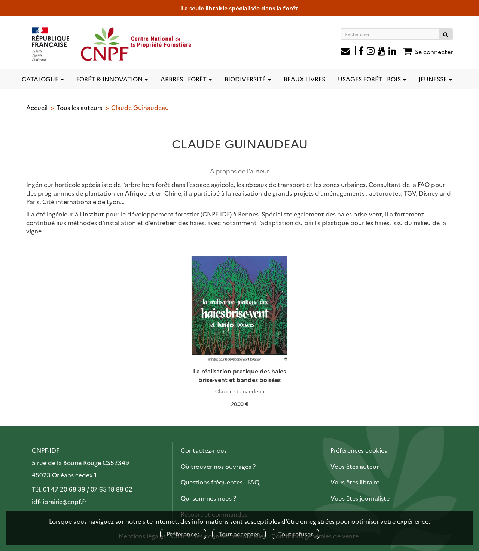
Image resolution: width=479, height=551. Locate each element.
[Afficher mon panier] (407, 50)
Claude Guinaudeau (239, 391)
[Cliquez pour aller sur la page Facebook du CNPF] (361, 51)
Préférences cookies (358, 450)
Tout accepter (239, 534)
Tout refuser (295, 534)
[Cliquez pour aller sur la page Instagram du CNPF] (371, 51)
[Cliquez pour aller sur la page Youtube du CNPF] (381, 51)
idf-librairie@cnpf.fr (59, 501)
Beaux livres (304, 79)
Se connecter (434, 51)
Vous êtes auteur (354, 466)
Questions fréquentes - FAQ (220, 482)
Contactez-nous (204, 450)
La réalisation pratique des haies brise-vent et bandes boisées (239, 375)
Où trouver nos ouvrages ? (218, 466)
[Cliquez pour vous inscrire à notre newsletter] (348, 51)
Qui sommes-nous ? (208, 498)
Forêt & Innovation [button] (110, 79)
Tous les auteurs (79, 107)
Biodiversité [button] (246, 79)
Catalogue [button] (41, 79)
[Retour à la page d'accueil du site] (112, 44)
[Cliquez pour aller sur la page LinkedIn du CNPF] (394, 51)
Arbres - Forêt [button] (184, 79)
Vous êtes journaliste (360, 498)
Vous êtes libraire (354, 482)
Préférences (183, 534)
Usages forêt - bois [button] (370, 79)
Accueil (37, 107)
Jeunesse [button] (433, 79)
